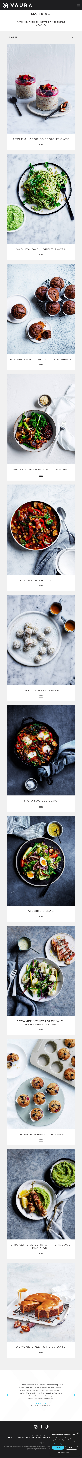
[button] (65, 1452)
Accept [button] (58, 1447)
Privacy (12, 1437)
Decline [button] (71, 1447)
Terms (21, 1437)
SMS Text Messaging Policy (41, 1437)
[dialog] (65, 1443)
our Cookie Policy (57, 1444)
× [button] (77, 1433)
